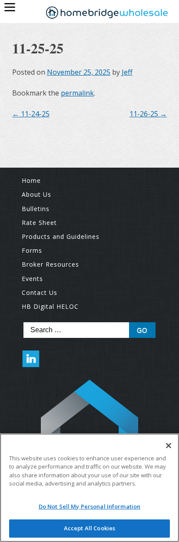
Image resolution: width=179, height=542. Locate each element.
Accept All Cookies (89, 528)
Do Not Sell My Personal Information (90, 506)
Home (31, 180)
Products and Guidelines (60, 236)
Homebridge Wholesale (107, 13)
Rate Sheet (39, 222)
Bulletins (36, 209)
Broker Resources (50, 264)
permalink (77, 93)
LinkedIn (30, 363)
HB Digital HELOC (50, 306)
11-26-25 (148, 114)
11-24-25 (31, 114)
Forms (32, 250)
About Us (36, 194)
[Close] (168, 445)
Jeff (127, 72)
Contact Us (39, 292)
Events (32, 278)
